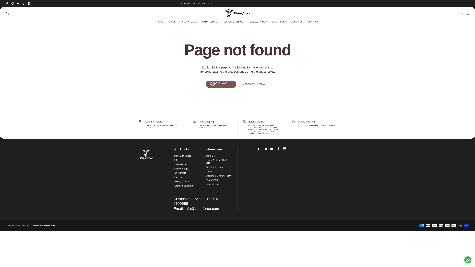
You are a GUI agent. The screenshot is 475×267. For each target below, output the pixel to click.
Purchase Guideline (183, 186)
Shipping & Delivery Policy (218, 176)
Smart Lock (179, 177)
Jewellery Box (180, 173)
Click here (265, 133)
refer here (208, 127)
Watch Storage (180, 168)
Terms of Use (212, 184)
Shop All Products (182, 156)
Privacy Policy (212, 180)
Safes (176, 160)
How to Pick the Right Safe (216, 161)
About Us (210, 156)
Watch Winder (180, 164)
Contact (209, 171)
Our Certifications (214, 167)
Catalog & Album (181, 181)
